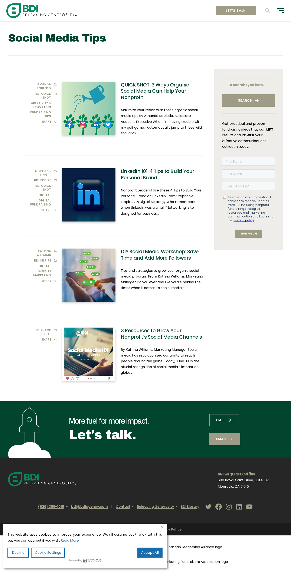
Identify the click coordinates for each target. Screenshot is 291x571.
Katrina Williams (43, 253)
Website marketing (42, 273)
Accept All (150, 552)
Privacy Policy (169, 529)
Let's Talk (236, 10)
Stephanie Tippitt (43, 173)
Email (221, 438)
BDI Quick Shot (43, 96)
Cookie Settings (48, 552)
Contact (123, 506)
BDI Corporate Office (236, 473)
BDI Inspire (42, 180)
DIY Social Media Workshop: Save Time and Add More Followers (160, 254)
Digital (45, 195)
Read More (70, 540)
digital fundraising (40, 202)
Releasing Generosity (155, 506)
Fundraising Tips (40, 114)
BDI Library (190, 506)
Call (220, 420)
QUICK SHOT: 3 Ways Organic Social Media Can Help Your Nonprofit (155, 91)
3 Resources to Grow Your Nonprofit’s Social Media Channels (161, 333)
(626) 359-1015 (51, 506)
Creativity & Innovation (41, 105)
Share (46, 121)
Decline (18, 552)
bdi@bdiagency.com (89, 506)
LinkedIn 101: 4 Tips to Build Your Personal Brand (157, 174)
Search (245, 100)
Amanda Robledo (44, 86)
